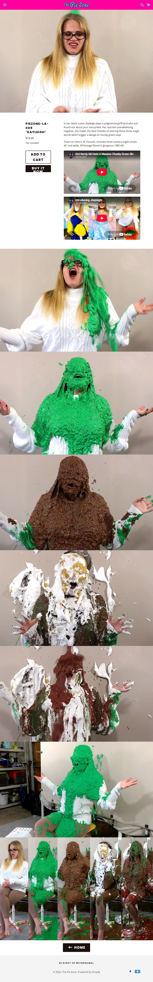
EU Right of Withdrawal (76, 963)
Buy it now (38, 169)
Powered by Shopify (89, 972)
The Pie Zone (69, 972)
